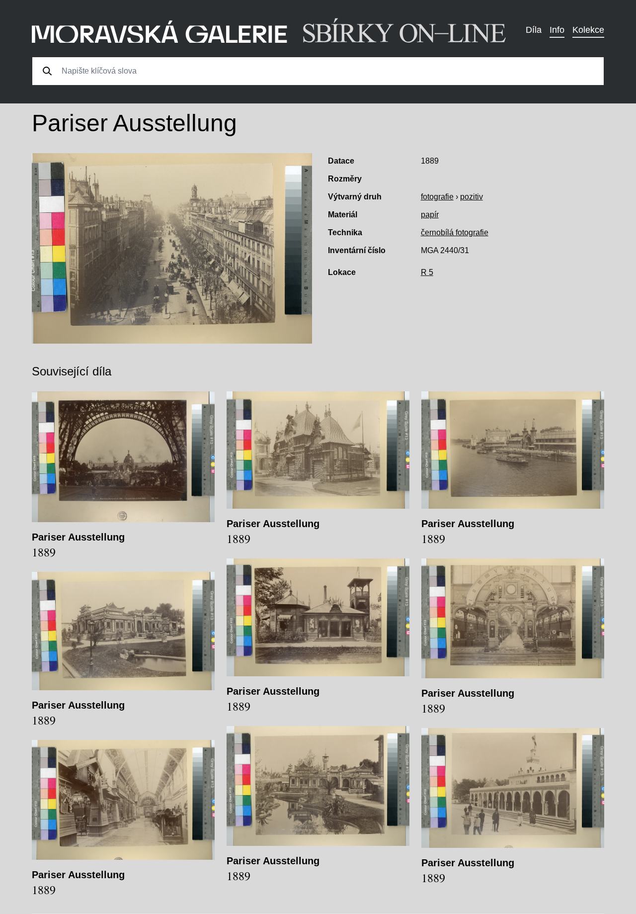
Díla (534, 30)
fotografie (437, 196)
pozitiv (471, 196)
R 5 (427, 272)
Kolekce (588, 30)
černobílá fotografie (454, 232)
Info (557, 30)
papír (430, 214)
